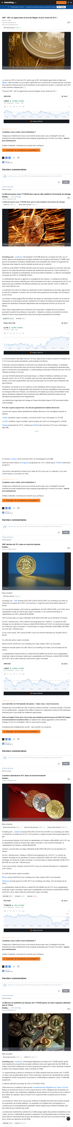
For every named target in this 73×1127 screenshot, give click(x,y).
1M (10, 106)
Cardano (14, 459)
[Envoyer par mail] (18, 158)
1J (4, 106)
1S (7, 106)
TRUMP (59, 463)
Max (23, 106)
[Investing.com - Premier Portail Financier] (10, 2)
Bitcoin (19, 257)
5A (20, 106)
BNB (36, 425)
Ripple (4, 82)
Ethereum (5, 881)
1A (17, 106)
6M (14, 106)
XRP (6, 421)
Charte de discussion (7, 186)
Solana (4, 425)
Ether (5, 418)
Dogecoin (25, 463)
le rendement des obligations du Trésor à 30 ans (50, 1087)
